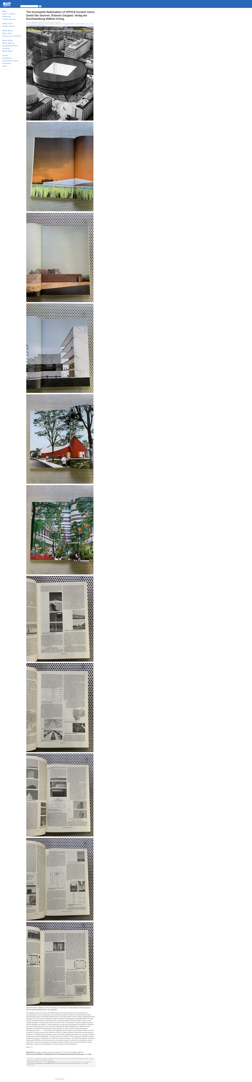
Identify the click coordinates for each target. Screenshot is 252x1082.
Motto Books (7, 40)
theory (87, 23)
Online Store (7, 23)
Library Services (9, 19)
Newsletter (6, 63)
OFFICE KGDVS (80, 23)
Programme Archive (10, 61)
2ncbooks (6, 48)
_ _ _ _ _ (6, 69)
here (31, 1047)
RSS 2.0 (29, 1065)
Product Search (8, 26)
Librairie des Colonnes (11, 36)
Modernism (59, 23)
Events (5, 55)
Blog (4, 11)
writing (41, 22)
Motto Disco (7, 51)
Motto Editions (8, 43)
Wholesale (6, 16)
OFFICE (72, 23)
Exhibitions (7, 58)
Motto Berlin (7, 31)
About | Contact (8, 14)
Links (4, 66)
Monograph (35, 22)
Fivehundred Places (10, 46)
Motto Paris (7, 33)
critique (39, 23)
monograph (66, 23)
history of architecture (48, 23)
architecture (33, 23)
